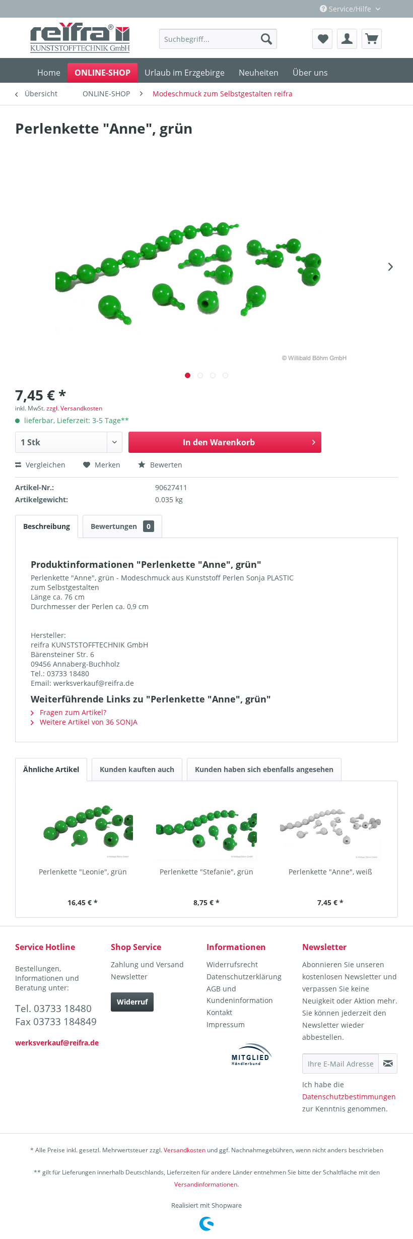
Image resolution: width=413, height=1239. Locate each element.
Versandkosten (184, 1150)
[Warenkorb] (372, 39)
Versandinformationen (205, 1184)
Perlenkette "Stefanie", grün (206, 871)
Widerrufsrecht (232, 964)
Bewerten (165, 464)
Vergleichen (44, 464)
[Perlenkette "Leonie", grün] (83, 826)
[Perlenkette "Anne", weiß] (330, 826)
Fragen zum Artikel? (72, 712)
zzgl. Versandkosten (74, 408)
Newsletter (129, 976)
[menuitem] (218, 39)
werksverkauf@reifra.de (57, 1042)
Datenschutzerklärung (244, 976)
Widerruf (132, 1002)
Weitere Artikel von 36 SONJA (87, 722)
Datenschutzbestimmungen (349, 1096)
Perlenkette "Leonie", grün (83, 871)
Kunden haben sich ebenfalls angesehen (264, 769)
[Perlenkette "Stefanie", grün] (206, 826)
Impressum (225, 1024)
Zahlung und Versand (147, 964)
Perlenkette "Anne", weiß (330, 871)
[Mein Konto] (347, 39)
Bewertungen (121, 526)
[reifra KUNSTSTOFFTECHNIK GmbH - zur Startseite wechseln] (80, 38)
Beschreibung (46, 526)
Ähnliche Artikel (51, 769)
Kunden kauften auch (137, 769)
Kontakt (219, 1012)
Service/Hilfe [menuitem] (350, 9)
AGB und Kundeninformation (239, 995)
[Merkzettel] (322, 39)
